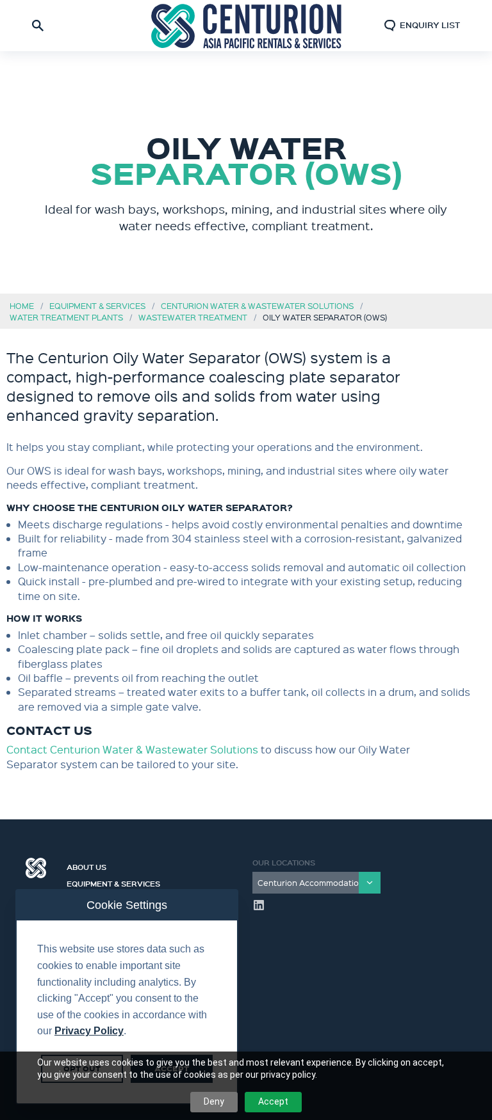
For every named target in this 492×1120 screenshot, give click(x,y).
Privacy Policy (89, 1030)
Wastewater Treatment (192, 317)
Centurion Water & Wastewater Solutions (257, 305)
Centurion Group (36, 868)
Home (22, 305)
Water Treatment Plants (66, 317)
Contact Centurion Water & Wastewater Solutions (133, 749)
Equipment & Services (97, 305)
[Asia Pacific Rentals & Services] (246, 25)
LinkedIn (258, 905)
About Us (86, 865)
